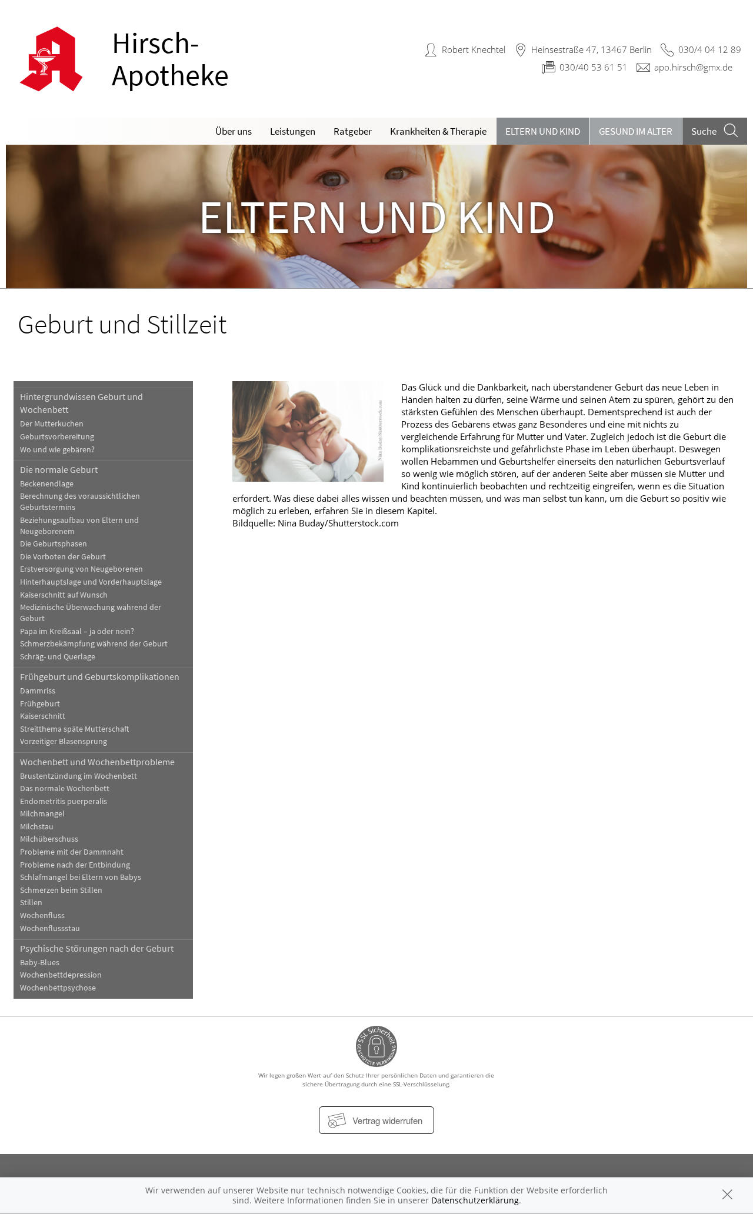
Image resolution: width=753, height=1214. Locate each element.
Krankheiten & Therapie (438, 131)
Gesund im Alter (635, 131)
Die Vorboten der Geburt (63, 557)
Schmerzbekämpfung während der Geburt (94, 644)
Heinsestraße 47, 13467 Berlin (591, 49)
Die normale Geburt (59, 469)
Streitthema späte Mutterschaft (74, 729)
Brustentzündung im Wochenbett (78, 776)
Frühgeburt (40, 704)
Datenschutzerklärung (475, 1200)
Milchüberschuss (49, 839)
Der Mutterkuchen (52, 424)
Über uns (233, 131)
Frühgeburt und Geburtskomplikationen (99, 676)
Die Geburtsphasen (53, 544)
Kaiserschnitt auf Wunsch (64, 595)
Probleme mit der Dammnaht (72, 852)
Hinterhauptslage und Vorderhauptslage (91, 582)
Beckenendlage (47, 484)
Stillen (31, 903)
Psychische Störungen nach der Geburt (97, 948)
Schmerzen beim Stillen (61, 890)
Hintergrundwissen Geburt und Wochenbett (81, 403)
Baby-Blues (39, 963)
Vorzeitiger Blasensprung (63, 741)
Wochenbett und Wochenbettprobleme (97, 762)
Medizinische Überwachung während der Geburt (90, 612)
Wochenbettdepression (61, 975)
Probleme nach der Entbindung (75, 865)
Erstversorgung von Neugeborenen (81, 569)
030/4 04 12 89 (709, 49)
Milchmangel (42, 814)
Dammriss (37, 691)
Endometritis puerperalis (63, 801)
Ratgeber (353, 131)
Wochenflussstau (50, 928)
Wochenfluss (42, 915)
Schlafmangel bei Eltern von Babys (80, 877)
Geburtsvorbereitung (57, 437)
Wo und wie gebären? (57, 450)
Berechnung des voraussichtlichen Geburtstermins (80, 501)
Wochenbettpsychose (58, 988)
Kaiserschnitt (42, 716)
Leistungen (292, 131)
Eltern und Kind (542, 131)
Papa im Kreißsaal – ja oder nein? (77, 631)
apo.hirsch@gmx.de (693, 67)
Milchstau (37, 827)
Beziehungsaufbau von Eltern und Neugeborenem (79, 525)
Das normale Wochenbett (64, 788)
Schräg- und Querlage (57, 657)
